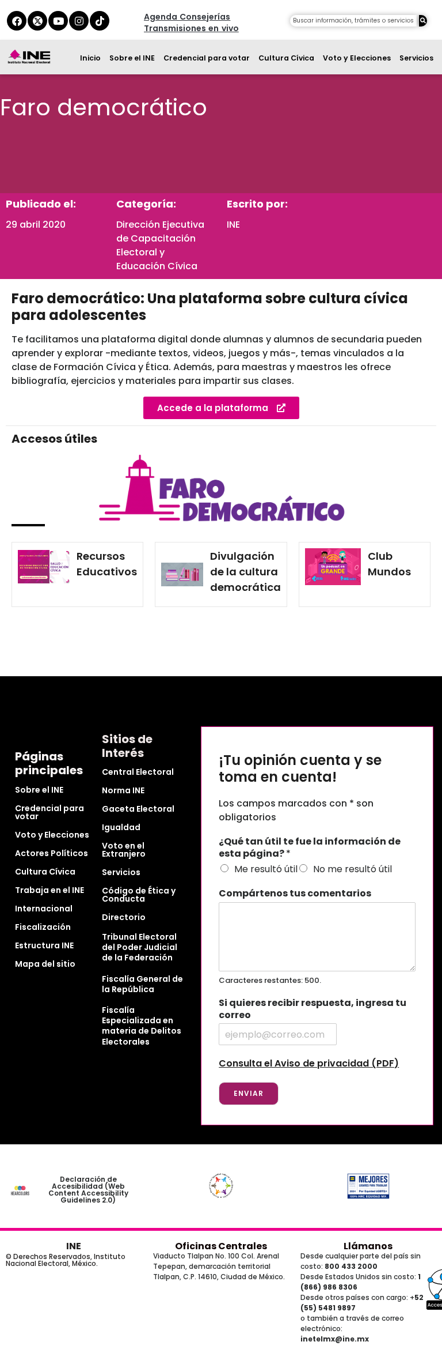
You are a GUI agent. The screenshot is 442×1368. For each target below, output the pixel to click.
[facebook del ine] (16, 21)
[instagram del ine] (79, 21)
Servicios (416, 58)
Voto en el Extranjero (124, 850)
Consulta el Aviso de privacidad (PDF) (309, 1063)
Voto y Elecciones (357, 58)
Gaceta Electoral (138, 809)
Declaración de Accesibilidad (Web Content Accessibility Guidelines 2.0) (88, 1189)
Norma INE (123, 790)
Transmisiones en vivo (191, 28)
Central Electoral (138, 772)
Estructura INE (44, 945)
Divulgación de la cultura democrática (245, 571)
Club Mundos (389, 564)
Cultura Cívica (286, 58)
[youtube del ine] (58, 21)
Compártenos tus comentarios (295, 894)
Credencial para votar (206, 58)
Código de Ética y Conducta (139, 895)
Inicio (90, 58)
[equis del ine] (37, 21)
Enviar (249, 1093)
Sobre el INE (132, 58)
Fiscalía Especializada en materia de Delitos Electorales (141, 1025)
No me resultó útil (352, 869)
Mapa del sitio (45, 964)
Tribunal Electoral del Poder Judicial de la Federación (139, 947)
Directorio (124, 917)
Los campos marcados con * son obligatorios (296, 810)
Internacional (44, 908)
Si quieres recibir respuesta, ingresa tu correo (312, 1009)
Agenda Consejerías (187, 16)
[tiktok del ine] (99, 21)
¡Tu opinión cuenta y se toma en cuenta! (300, 769)
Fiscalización (43, 927)
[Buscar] (423, 21)
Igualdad (121, 827)
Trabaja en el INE (49, 890)
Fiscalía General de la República (142, 984)
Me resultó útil (266, 869)
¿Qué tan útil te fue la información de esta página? (310, 848)
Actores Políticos (51, 853)
